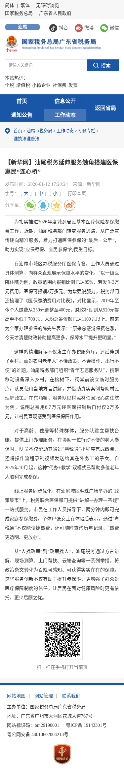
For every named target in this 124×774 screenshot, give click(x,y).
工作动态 (65, 115)
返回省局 (105, 108)
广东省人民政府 (55, 13)
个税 (9, 85)
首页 (22, 101)
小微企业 (41, 85)
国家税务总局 (19, 13)
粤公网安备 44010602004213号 (37, 734)
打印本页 (76, 193)
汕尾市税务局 (39, 130)
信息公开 (65, 101)
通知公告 (21, 115)
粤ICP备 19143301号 (86, 725)
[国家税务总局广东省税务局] (53, 43)
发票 (73, 85)
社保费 (59, 85)
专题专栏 (86, 130)
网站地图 (16, 695)
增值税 (23, 85)
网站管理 (43, 695)
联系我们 (71, 695)
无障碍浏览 (47, 5)
